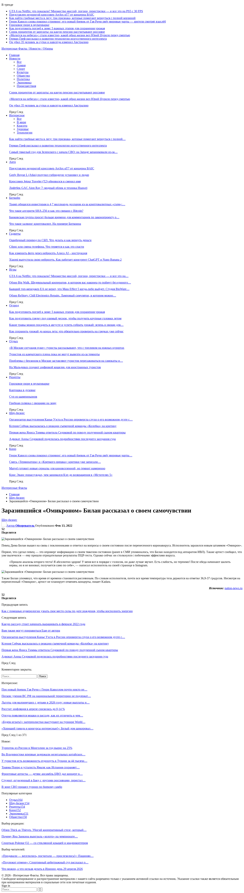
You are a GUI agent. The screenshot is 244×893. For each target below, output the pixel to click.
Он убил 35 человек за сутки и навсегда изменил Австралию (48, 42)
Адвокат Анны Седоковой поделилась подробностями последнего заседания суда (62, 439)
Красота (22, 125)
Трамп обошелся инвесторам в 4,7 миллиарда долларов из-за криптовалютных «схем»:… (67, 204)
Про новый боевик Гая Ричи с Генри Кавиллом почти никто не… (44, 689)
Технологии (24, 132)
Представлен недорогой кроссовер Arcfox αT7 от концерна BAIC (51, 14)
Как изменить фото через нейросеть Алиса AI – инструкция (48, 253)
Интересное (17, 115)
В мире (21, 122)
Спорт (21, 68)
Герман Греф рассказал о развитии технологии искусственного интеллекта (58, 38)
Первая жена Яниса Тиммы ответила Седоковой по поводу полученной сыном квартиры (67, 432)
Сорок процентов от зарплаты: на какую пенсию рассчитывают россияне (57, 31)
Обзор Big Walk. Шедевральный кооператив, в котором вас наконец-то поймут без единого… (70, 282)
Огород (14, 305)
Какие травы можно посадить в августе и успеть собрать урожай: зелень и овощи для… (66, 324)
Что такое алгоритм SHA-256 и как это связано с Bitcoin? (46, 210)
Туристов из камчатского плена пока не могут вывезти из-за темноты (54, 354)
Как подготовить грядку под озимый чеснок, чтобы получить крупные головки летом (65, 318)
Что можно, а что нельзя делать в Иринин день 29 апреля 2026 (42, 868)
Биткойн (14, 197)
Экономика (24, 82)
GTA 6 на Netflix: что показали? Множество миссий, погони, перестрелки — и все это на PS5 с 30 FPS (76, 11)
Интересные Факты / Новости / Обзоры (27, 48)
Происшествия (26, 86)
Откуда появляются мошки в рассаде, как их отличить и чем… (42, 715)
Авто (12, 162)
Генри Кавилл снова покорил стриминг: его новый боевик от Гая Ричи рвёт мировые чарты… (70, 455)
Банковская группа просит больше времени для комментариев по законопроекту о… (64, 217)
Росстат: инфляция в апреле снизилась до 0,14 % (33, 709)
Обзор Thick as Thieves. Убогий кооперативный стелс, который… (44, 830)
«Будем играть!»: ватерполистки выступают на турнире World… (43, 722)
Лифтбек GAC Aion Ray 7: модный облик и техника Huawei (48, 187)
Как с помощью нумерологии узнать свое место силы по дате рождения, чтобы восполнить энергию (67, 611)
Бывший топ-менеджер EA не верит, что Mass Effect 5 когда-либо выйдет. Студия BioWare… (69, 289)
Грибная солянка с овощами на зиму (32, 403)
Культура (22, 72)
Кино (12, 449)
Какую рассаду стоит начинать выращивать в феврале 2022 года (43, 624)
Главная (14, 55)
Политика (23, 79)
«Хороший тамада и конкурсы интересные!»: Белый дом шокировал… (47, 728)
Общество (23, 75)
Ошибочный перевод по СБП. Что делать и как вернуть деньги (50, 240)
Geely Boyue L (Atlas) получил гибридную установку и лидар (49, 175)
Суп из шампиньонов (23, 396)
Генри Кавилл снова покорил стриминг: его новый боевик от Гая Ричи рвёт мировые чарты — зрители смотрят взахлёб (87, 21)
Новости (14, 58)
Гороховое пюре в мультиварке (29, 25)
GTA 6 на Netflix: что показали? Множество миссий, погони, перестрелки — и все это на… (68, 276)
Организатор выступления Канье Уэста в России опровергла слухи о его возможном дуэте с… (71, 419)
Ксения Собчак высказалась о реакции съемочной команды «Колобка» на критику (62, 426)
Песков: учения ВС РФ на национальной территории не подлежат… (46, 696)
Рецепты (14, 377)
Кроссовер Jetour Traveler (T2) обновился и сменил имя (45, 181)
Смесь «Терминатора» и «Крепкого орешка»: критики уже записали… (55, 461)
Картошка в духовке (22, 390)
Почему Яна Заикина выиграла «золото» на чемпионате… (40, 836)
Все (19, 62)
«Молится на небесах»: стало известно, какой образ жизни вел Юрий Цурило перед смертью (69, 35)
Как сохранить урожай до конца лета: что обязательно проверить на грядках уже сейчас (66, 331)
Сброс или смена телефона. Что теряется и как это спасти (46, 246)
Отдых (13, 341)
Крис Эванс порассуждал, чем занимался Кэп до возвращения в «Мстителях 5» (60, 474)
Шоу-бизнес (17, 413)
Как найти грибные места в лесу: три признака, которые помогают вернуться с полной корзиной (72, 18)
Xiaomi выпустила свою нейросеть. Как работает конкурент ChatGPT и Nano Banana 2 (65, 259)
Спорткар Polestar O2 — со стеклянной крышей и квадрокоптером (45, 843)
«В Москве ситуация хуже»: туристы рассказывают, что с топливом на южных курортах (66, 347)
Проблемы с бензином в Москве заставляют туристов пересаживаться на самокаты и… (66, 360)
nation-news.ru (233, 588)
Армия (21, 65)
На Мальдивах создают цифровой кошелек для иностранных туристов (55, 367)
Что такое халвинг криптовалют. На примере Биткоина (45, 223)
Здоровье (23, 129)
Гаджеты (15, 233)
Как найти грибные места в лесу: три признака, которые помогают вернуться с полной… (67, 139)
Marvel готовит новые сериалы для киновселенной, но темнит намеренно (57, 468)
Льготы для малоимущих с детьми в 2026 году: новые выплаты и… (46, 702)
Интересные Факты (14, 487)
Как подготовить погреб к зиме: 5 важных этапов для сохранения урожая (57, 28)
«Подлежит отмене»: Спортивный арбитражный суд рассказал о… (45, 862)
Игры (12, 269)
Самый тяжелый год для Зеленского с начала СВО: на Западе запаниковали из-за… (63, 152)
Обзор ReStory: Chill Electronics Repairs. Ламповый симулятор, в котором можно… (62, 295)
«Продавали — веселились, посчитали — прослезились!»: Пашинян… (48, 856)
